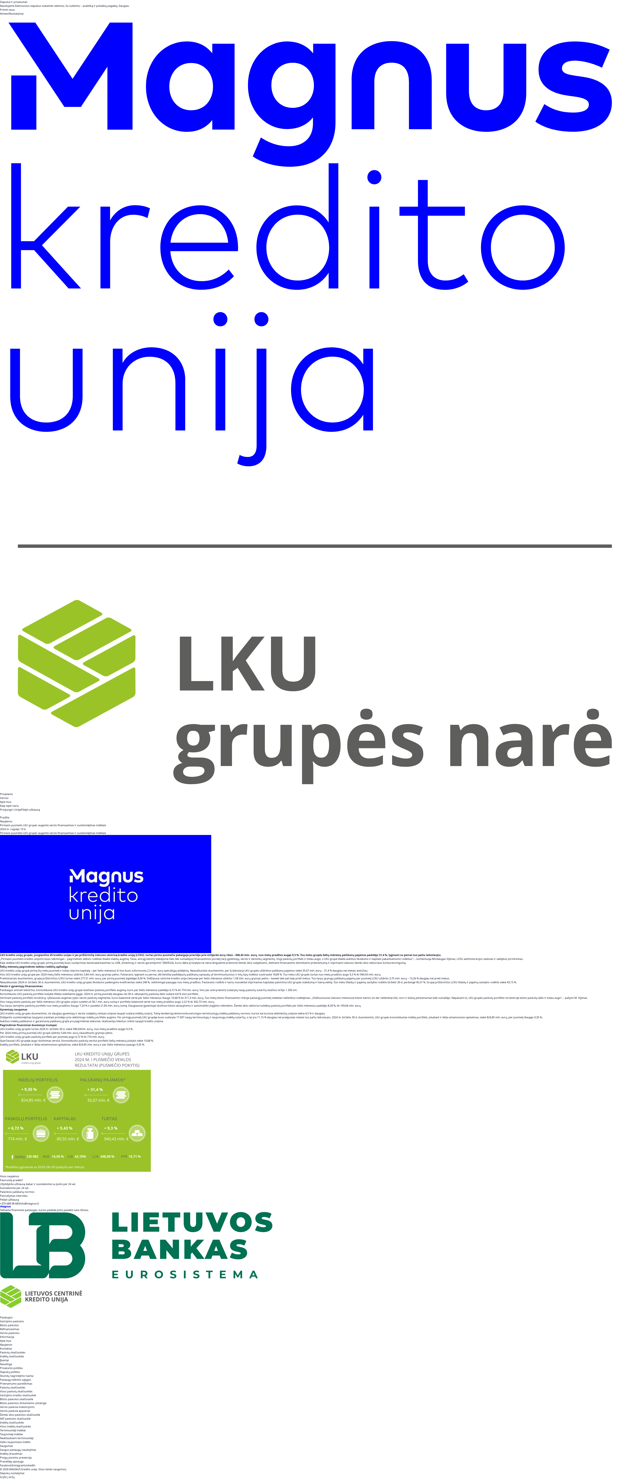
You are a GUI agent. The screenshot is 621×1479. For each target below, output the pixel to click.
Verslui (4, 798)
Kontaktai (6, 1348)
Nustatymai (16, 13)
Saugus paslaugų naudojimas (18, 1450)
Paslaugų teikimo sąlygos (15, 1380)
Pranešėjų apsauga (12, 1461)
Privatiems (6, 794)
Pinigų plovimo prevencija (16, 1457)
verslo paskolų (88, 998)
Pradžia (4, 817)
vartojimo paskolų (24, 1005)
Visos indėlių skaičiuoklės (15, 1426)
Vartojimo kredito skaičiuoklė (18, 1395)
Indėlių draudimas (11, 1453)
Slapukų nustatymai (12, 1473)
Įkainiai (4, 1360)
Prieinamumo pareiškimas (16, 1383)
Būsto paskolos (9, 1325)
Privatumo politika (11, 1368)
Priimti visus (7, 10)
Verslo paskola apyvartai (15, 1411)
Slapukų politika (10, 1372)
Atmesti (4, 13)
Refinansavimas (9, 1329)
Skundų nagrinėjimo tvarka (16, 1376)
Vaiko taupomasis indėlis (15, 1442)
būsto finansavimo (228, 998)
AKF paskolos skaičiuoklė (15, 1418)
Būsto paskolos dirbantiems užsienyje (23, 1403)
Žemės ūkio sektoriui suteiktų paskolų (257, 1005)
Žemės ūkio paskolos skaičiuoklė (20, 1415)
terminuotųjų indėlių (215, 1013)
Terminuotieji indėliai (13, 1430)
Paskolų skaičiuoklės (12, 1352)
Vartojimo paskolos (12, 1321)
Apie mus (5, 802)
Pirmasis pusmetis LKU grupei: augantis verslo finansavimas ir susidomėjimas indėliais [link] (53, 825)
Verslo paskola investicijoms (17, 1407)
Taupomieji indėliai (11, 1434)
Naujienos (6, 821)
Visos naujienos (9, 1176)
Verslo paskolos (9, 1333)
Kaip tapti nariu (9, 806)
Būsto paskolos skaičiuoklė (16, 1399)
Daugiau (124, 6)
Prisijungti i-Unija (10, 809)
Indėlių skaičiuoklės (12, 1356)
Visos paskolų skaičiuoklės (16, 1391)
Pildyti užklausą (30, 809)
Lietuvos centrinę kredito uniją (115, 955)
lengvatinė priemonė (225, 963)
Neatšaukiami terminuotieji (16, 1438)
